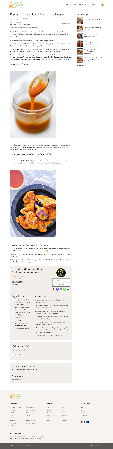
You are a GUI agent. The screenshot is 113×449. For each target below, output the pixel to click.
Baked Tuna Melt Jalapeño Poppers (50, 57)
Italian (63, 407)
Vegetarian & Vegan (31, 423)
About (80, 5)
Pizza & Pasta (29, 413)
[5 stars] (24, 350)
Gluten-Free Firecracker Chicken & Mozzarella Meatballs (40, 58)
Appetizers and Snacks (15, 407)
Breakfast (12, 410)
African (48, 407)
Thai (63, 418)
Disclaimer (83, 418)
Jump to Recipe (66, 24)
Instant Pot (12, 420)
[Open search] (102, 5)
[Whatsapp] (64, 289)
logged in (22, 369)
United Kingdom (51, 415)
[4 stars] (22, 350)
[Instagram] (61, 289)
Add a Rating (61, 285)
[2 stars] (16, 350)
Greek (48, 420)
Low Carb (12, 426)
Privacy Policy (84, 415)
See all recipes (80, 66)
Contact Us (94, 5)
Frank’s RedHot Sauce (29, 147)
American (64, 420)
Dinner (11, 415)
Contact (83, 413)
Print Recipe (61, 280)
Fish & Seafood (14, 418)
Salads (28, 415)
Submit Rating (18, 354)
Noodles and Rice (30, 410)
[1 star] (13, 350)
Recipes (65, 5)
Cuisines (73, 5)
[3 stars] (19, 350)
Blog (86, 5)
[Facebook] (57, 289)
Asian (63, 410)
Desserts (12, 413)
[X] (68, 289)
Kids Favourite (13, 423)
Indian (48, 423)
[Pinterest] (54, 289)
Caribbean (49, 410)
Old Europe (49, 413)
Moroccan (64, 415)
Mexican (64, 413)
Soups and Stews (30, 420)
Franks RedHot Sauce (21, 325)
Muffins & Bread (30, 407)
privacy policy (31, 27)
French (48, 418)
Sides (27, 418)
